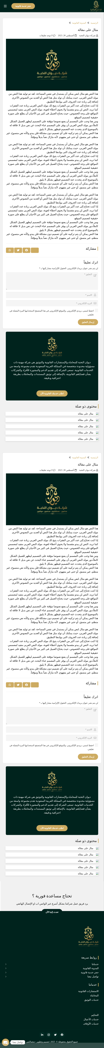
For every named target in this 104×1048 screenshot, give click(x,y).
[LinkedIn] (42, 1035)
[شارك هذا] (26, 250)
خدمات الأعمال (91, 1019)
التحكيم (95, 1015)
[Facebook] (62, 1035)
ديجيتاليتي (30, 1042)
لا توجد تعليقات (46, 35)
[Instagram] (49, 1035)
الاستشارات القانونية (88, 991)
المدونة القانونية (91, 968)
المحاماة (94, 995)
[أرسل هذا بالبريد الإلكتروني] (35, 250)
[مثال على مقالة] (97, 413)
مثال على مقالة (85, 413)
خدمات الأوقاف (91, 1023)
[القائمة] (5, 6)
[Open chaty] (5, 1042)
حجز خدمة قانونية (90, 972)
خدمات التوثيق (91, 1000)
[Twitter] (55, 1035)
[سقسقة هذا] (18, 250)
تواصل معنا (93, 976)
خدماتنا (95, 964)
